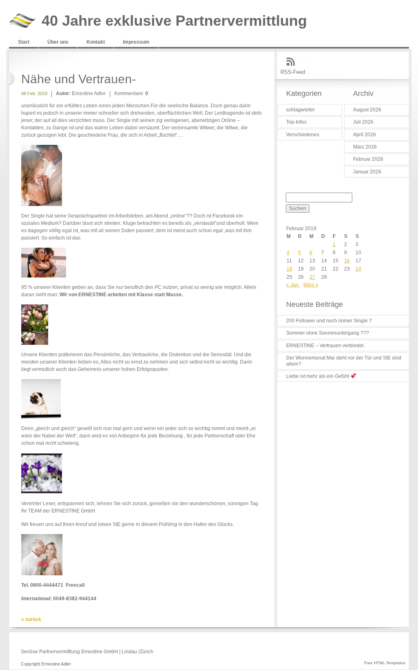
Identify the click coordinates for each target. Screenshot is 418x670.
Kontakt (96, 42)
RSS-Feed (292, 72)
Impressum (136, 42)
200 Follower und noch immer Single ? (329, 321)
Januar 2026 (367, 172)
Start (23, 42)
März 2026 (365, 147)
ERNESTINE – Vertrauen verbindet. (325, 345)
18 (289, 269)
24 (358, 269)
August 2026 (367, 110)
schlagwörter (300, 110)
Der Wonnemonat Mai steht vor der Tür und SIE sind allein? (343, 360)
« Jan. (293, 285)
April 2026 (364, 135)
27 (312, 277)
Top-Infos (296, 122)
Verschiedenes (302, 135)
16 (347, 261)
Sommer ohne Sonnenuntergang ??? (327, 333)
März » (310, 285)
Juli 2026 (363, 122)
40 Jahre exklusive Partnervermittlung (174, 21)
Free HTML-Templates (384, 663)
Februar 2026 (368, 159)
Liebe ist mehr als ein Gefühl (318, 376)
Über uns (58, 42)
